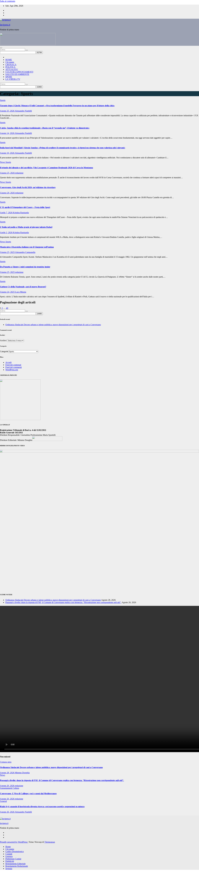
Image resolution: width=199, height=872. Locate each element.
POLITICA (10, 67)
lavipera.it (5, 24)
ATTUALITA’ (11, 69)
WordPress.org (11, 370)
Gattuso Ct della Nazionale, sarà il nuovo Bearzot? (23, 287)
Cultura (16, 788)
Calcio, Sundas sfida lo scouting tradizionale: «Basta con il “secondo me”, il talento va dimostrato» (44, 128)
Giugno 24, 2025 (7, 292)
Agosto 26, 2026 (7, 786)
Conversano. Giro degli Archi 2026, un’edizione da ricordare (28, 187)
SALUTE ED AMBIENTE (17, 74)
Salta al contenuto (7, 1)
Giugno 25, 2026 (7, 173)
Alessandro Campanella (25, 252)
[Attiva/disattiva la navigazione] (1, 47)
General (3, 801)
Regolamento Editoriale (15, 864)
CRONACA (10, 64)
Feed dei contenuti (13, 365)
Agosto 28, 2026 (7, 772)
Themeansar (49, 842)
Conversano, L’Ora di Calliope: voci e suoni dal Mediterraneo (28, 793)
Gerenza (9, 856)
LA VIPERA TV (12, 79)
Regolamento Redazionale (16, 866)
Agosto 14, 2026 (7, 133)
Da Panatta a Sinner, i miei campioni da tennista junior (25, 267)
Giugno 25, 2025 (7, 252)
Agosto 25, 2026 (7, 111)
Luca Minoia (20, 292)
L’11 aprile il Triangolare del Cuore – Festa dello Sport (25, 207)
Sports (2, 100)
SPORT (8, 77)
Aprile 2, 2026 (6, 232)
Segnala (8, 868)
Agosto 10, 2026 (7, 153)
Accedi (8, 362)
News (3, 162)
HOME (8, 60)
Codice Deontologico (14, 851)
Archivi (3, 340)
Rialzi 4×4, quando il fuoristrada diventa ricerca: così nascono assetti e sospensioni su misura (42, 806)
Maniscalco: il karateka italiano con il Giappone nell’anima (27, 247)
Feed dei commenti (13, 367)
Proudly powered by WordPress (14, 842)
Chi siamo (9, 62)
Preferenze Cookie (13, 859)
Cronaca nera (5, 762)
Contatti (8, 854)
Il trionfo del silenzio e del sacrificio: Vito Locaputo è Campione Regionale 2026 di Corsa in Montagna (46, 167)
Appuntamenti (6, 788)
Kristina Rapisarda (21, 212)
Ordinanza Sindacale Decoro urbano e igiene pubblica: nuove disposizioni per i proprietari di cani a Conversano (53, 324)
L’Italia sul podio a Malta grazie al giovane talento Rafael (26, 227)
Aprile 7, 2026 (6, 212)
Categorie (4, 351)
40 (7, 308)
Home (8, 846)
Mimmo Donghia (22, 772)
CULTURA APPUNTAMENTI (19, 72)
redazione (19, 173)
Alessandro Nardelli (23, 111)
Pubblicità (9, 861)
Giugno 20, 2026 (7, 193)
